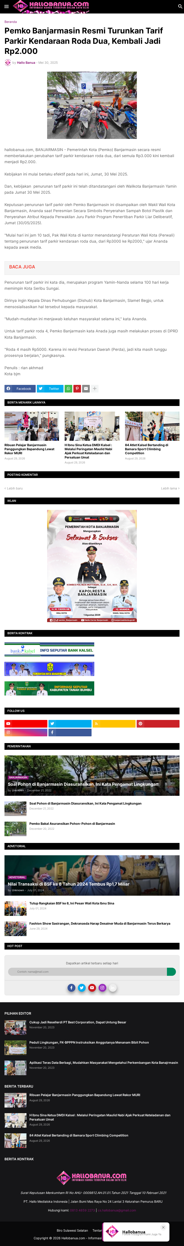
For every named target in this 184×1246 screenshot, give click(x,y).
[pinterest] (158, 724)
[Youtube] (92, 988)
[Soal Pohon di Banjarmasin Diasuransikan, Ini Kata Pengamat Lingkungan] (15, 808)
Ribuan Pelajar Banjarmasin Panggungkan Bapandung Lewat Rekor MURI (29, 449)
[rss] (114, 724)
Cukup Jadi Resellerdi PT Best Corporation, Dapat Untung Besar (77, 1022)
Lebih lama (169, 488)
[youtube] (25, 724)
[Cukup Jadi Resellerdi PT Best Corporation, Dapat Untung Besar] (15, 1027)
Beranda (10, 21)
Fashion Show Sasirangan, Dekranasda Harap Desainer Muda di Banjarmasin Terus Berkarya (99, 923)
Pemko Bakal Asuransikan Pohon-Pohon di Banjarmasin (72, 823)
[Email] (86, 389)
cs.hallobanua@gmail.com (117, 1210)
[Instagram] (102, 988)
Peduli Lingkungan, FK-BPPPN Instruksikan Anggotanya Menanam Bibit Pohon (89, 1042)
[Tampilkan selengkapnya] (95, 389)
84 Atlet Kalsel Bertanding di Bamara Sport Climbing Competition (146, 449)
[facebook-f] (69, 732)
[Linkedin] (113, 988)
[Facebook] (71, 988)
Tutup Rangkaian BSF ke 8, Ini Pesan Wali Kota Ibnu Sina (71, 903)
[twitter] (69, 724)
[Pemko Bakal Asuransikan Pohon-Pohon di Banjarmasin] (15, 829)
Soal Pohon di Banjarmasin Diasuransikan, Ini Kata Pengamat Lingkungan (85, 803)
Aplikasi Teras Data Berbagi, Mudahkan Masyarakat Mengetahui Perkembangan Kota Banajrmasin (103, 1062)
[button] (6, 7)
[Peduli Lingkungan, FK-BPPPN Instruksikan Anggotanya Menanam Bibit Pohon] (15, 1047)
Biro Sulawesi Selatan (72, 1230)
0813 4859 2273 (82, 1210)
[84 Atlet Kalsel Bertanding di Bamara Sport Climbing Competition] (152, 426)
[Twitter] (82, 988)
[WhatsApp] (68, 389)
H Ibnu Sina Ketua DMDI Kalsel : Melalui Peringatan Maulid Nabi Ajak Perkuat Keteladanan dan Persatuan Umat (88, 451)
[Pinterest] (77, 389)
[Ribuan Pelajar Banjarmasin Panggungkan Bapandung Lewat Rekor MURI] (31, 426)
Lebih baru (15, 488)
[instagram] (25, 732)
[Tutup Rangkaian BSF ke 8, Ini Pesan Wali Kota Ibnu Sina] (15, 908)
